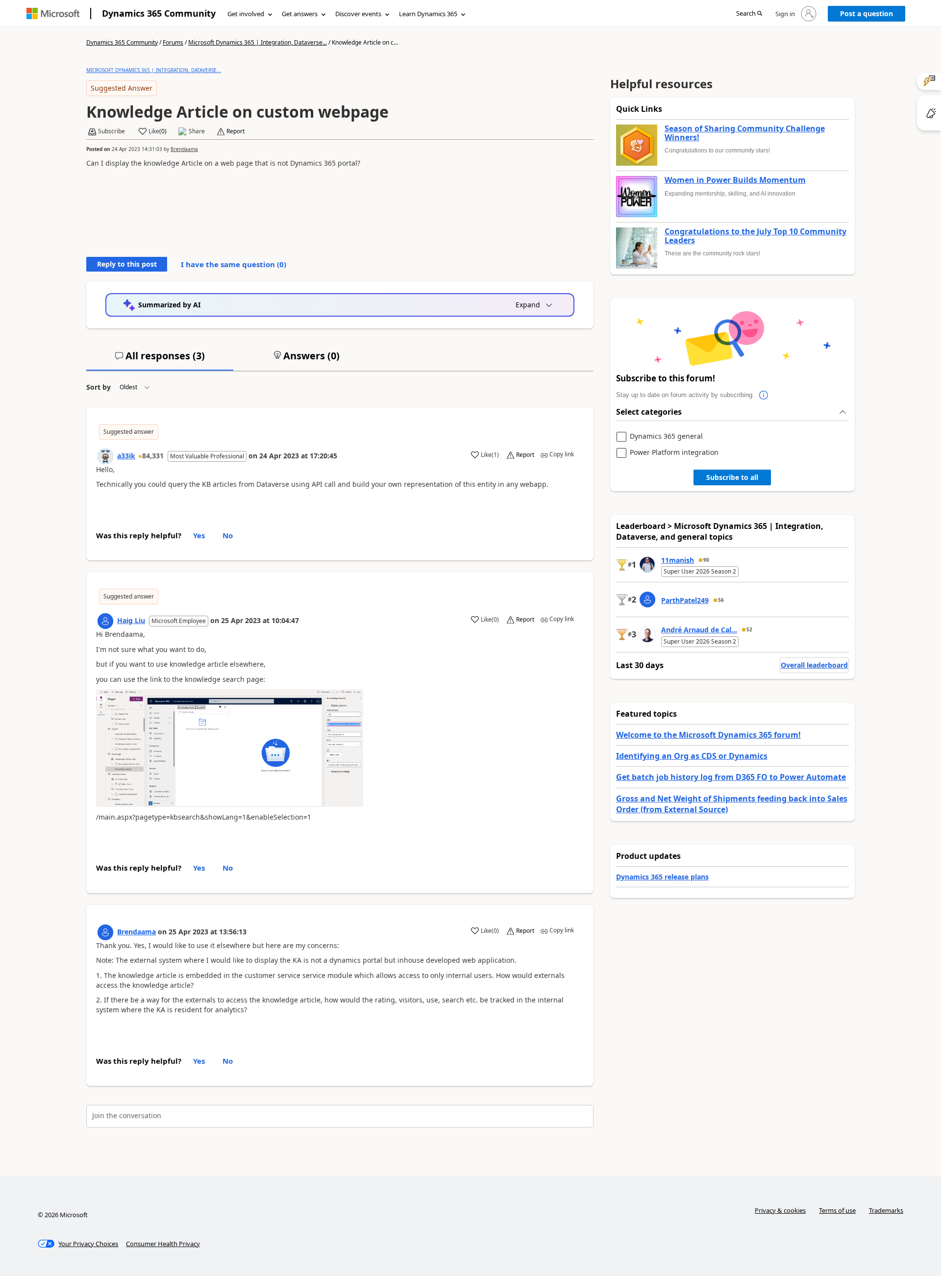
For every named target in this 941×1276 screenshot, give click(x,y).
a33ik (126, 455)
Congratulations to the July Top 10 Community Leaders (755, 236)
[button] (749, 14)
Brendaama (184, 149)
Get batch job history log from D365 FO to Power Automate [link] (731, 777)
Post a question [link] (866, 13)
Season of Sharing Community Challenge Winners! (745, 133)
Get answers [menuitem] (300, 13)
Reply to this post (127, 264)
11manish (677, 560)
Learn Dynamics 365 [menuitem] (428, 13)
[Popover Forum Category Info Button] (764, 395)
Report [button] (235, 131)
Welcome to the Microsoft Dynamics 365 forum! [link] (708, 734)
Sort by (98, 387)
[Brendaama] (105, 932)
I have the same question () (233, 264)
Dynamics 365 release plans (662, 876)
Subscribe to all (732, 477)
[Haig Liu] (105, 621)
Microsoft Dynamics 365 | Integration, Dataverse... (257, 42)
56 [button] (721, 600)
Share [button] (197, 131)
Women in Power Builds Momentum (735, 180)
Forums (173, 42)
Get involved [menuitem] (245, 13)
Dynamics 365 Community (159, 13)
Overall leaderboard (814, 665)
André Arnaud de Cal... (699, 629)
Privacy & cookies (780, 1210)
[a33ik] (105, 456)
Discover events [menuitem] (358, 13)
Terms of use (837, 1210)
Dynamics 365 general (666, 436)
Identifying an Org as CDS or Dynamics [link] (692, 756)
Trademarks (886, 1210)
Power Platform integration (674, 453)
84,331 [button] (153, 455)
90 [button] (706, 559)
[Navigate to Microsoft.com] (52, 13)
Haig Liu (131, 620)
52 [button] (749, 629)
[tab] (159, 360)
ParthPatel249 (685, 600)
